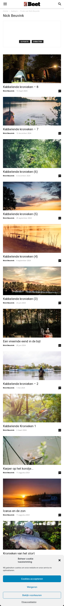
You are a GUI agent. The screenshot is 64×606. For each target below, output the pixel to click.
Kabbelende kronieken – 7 (20, 129)
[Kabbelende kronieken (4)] (32, 238)
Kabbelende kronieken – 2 (20, 384)
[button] (59, 560)
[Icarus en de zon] (32, 493)
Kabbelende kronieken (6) (20, 171)
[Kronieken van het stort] (32, 535)
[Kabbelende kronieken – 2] (32, 365)
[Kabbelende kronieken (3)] (32, 280)
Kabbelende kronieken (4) (20, 256)
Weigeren (32, 587)
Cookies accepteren (32, 578)
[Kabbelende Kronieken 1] (32, 408)
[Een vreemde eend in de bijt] (32, 323)
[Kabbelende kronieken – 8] (32, 68)
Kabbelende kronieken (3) (20, 299)
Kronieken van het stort (19, 553)
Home (5, 11)
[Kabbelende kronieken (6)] (32, 153)
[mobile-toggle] (5, 4)
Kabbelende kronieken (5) (20, 214)
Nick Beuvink (8, 91)
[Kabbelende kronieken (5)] (32, 196)
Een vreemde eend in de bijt (22, 341)
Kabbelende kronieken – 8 (20, 87)
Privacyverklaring (29, 602)
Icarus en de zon (14, 511)
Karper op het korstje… (18, 468)
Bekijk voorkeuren (32, 595)
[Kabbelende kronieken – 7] (32, 111)
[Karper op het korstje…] (32, 450)
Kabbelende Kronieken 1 (19, 426)
